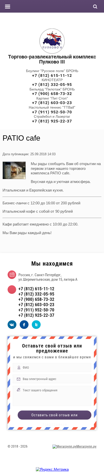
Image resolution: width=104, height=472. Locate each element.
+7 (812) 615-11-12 (52, 75)
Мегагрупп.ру (86, 446)
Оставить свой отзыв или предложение (54, 416)
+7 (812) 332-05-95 (52, 84)
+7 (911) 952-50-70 (52, 112)
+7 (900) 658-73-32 (52, 93)
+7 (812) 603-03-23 (52, 102)
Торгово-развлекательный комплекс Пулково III (52, 59)
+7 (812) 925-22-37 (52, 121)
